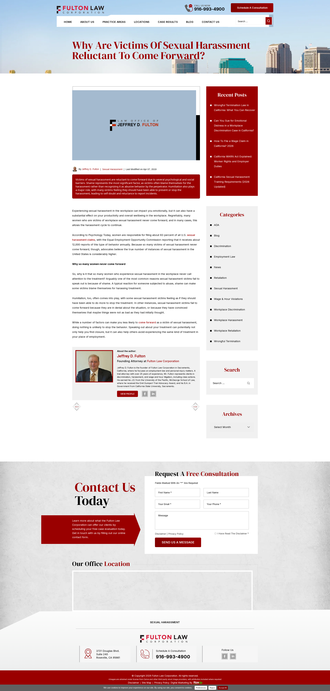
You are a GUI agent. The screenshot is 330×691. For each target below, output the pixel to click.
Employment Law (224, 256)
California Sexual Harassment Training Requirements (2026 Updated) (232, 181)
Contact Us (211, 21)
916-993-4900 (209, 9)
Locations (142, 21)
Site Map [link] (146, 682)
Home (68, 21)
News (217, 267)
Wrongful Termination (227, 341)
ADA (216, 225)
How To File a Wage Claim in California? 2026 (231, 143)
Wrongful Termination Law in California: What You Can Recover (234, 108)
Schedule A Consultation (252, 7)
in (153, 394)
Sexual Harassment (112, 169)
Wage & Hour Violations (228, 299)
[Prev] (76, 406)
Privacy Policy (175, 533)
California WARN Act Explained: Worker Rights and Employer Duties (233, 161)
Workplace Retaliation (227, 330)
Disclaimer (160, 534)
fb (145, 394)
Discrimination (222, 246)
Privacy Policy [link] (161, 682)
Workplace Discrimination (229, 309)
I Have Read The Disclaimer (233, 533)
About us (87, 21)
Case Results (168, 21)
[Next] (195, 406)
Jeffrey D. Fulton (90, 169)
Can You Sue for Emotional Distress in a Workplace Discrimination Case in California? (234, 125)
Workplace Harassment (228, 320)
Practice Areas (114, 21)
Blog (189, 21)
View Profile (127, 394)
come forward (147, 322)
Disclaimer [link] (133, 682)
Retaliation (220, 277)
